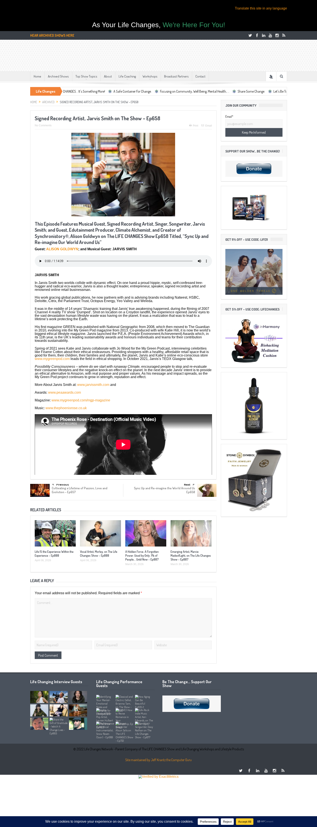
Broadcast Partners (176, 76)
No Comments (43, 125)
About (108, 76)
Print (195, 125)
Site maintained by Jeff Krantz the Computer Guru (158, 760)
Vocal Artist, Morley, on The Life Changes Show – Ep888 (98, 553)
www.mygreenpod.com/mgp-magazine (81, 400)
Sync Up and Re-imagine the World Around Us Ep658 (164, 490)
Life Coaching (127, 76)
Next (187, 484)
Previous (62, 484)
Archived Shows (58, 76)
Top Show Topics (86, 76)
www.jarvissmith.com (93, 385)
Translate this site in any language (261, 8)
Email (208, 125)
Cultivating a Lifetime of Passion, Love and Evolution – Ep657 (79, 490)
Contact (200, 76)
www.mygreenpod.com (52, 359)
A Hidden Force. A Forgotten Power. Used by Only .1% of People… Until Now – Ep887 (142, 555)
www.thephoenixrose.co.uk (66, 408)
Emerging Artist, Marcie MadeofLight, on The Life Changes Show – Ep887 (191, 555)
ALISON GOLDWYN (62, 249)
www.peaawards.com (64, 392)
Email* (229, 116)
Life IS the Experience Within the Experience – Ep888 (54, 553)
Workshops (150, 76)
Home (37, 76)
